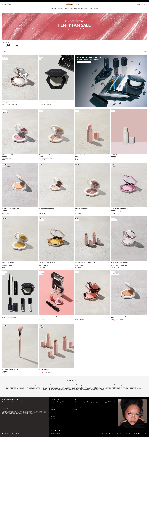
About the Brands (77, 404)
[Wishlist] (144, 4)
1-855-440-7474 (53, 407)
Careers (76, 409)
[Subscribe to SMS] (45, 408)
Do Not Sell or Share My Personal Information (139, 433)
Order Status (53, 409)
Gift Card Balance (54, 423)
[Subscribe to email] (45, 405)
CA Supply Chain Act (109, 433)
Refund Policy (102, 433)
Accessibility (128, 433)
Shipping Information (54, 411)
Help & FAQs (53, 418)
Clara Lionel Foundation (78, 407)
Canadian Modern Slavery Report (119, 433)
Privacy (92, 433)
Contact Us (53, 416)
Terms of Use (96, 433)
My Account (53, 420)
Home (3, 42)
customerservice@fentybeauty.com (56, 404)
